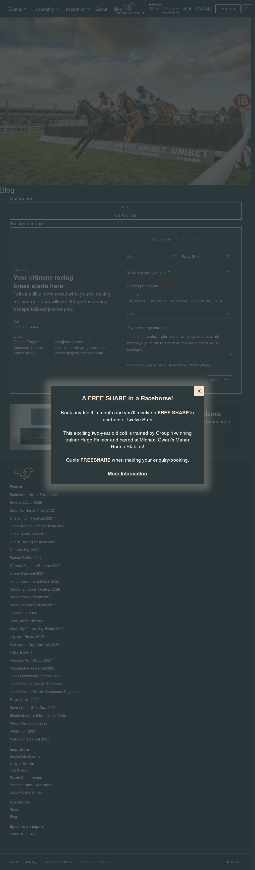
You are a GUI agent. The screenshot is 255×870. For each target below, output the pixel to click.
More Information (127, 473)
